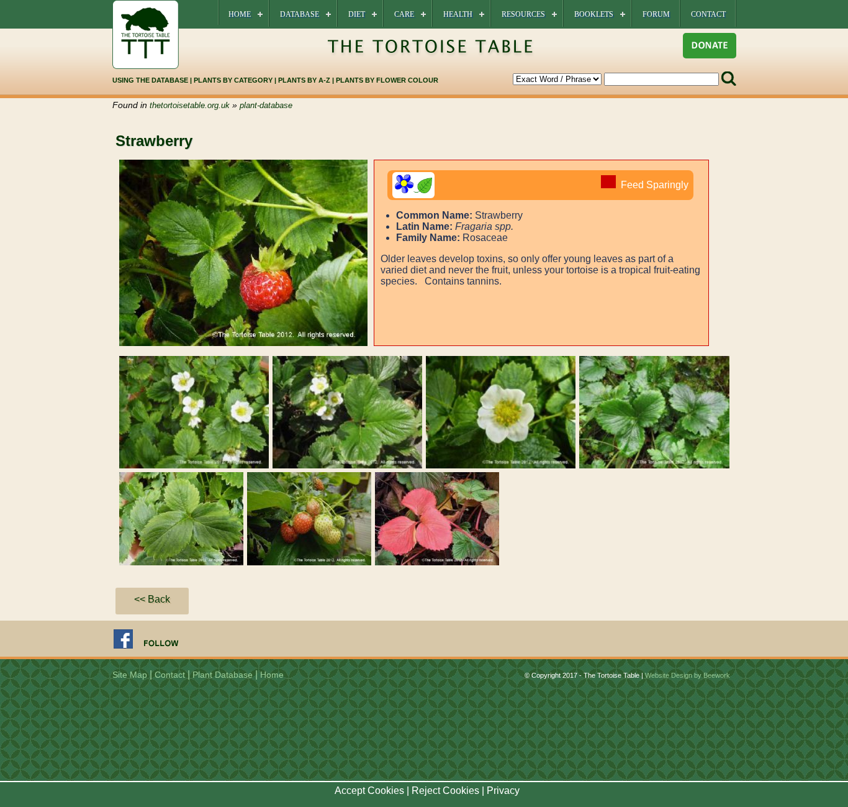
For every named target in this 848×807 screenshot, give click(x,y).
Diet (356, 14)
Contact (708, 14)
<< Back (152, 599)
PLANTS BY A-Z (305, 80)
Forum (656, 14)
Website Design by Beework (687, 675)
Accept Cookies (369, 790)
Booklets (593, 14)
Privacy (503, 790)
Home (239, 14)
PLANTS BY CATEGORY (233, 80)
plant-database (266, 105)
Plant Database (222, 675)
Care (404, 14)
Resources (523, 14)
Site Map (129, 675)
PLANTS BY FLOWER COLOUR (387, 80)
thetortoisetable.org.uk (190, 105)
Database (299, 14)
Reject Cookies (445, 790)
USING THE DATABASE (150, 80)
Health (457, 14)
